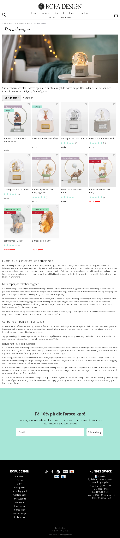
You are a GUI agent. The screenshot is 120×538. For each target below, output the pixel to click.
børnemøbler (8, 339)
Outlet (52, 17)
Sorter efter (11, 97)
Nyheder (45, 12)
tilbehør (55, 339)
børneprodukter (37, 336)
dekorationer (23, 339)
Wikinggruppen (66, 534)
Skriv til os (101, 476)
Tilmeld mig (95, 432)
